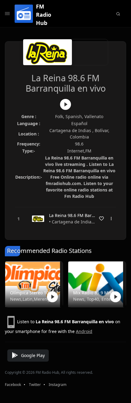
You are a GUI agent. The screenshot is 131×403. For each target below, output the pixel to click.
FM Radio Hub (43, 14)
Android (84, 331)
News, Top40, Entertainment (96, 299)
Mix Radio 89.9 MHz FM (96, 293)
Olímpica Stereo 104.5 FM (32, 293)
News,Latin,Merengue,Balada (32, 299)
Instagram (57, 384)
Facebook (13, 384)
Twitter (35, 384)
